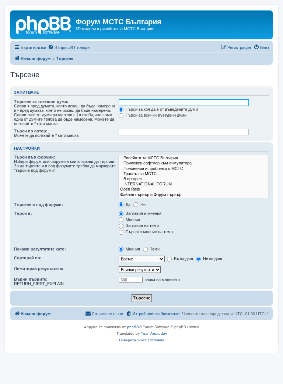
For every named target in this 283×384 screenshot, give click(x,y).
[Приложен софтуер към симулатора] (193, 163)
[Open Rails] (193, 189)
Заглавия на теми (142, 225)
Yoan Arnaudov (154, 333)
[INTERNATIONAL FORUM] (193, 184)
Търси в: (23, 213)
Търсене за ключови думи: (41, 101)
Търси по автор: (31, 131)
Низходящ (212, 258)
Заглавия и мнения (143, 213)
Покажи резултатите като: (40, 249)
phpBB (133, 327)
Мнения (132, 219)
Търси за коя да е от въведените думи (161, 109)
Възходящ (183, 258)
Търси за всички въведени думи (155, 115)
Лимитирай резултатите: (38, 268)
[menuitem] (69, 47)
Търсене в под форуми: (38, 204)
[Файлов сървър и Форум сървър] (193, 195)
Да (127, 204)
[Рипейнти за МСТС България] (193, 158)
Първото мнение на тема (149, 232)
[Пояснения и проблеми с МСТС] (193, 168)
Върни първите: (31, 279)
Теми (154, 249)
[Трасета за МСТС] (193, 174)
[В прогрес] (193, 179)
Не (142, 204)
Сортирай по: (28, 258)
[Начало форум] (44, 24)
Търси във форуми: (34, 157)
